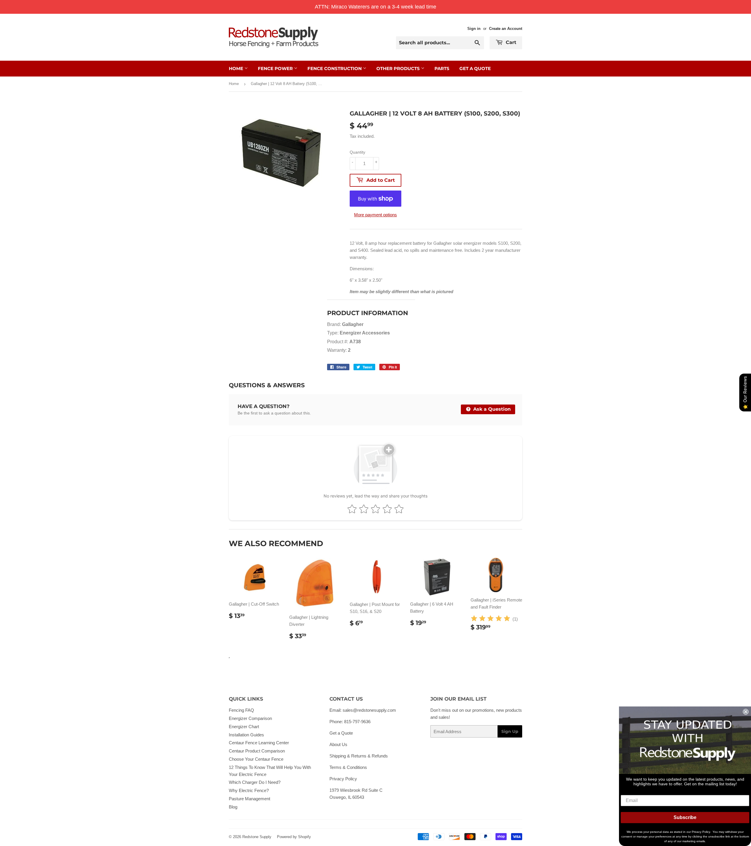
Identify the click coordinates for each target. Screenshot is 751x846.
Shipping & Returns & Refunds (358, 755)
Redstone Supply (256, 837)
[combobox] (440, 42)
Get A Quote (475, 68)
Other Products (398, 68)
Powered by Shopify (294, 837)
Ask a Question (491, 409)
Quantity (357, 152)
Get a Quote (341, 733)
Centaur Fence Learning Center (259, 742)
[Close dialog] (746, 712)
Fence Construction (335, 68)
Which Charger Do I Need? (254, 782)
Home (236, 68)
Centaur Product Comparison (257, 750)
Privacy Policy (343, 778)
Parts (441, 68)
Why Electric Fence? (249, 790)
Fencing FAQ (241, 710)
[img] (490, 619)
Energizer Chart (244, 726)
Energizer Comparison (250, 718)
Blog (233, 806)
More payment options (375, 214)
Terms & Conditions (348, 767)
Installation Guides (246, 734)
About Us (338, 744)
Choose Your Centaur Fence (256, 759)
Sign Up (509, 731)
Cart (510, 42)
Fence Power (276, 68)
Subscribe (685, 817)
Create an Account (505, 28)
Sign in (474, 28)
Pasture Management (249, 798)
